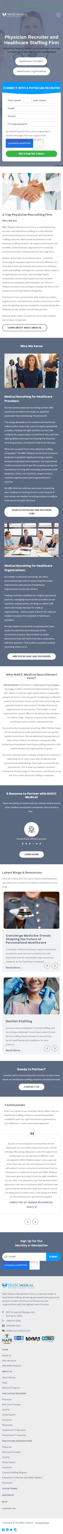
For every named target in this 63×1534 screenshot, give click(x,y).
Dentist (6, 1409)
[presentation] (47, 964)
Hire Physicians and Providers (31, 656)
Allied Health (8, 1414)
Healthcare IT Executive (14, 1435)
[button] (22, 843)
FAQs (4, 1382)
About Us (6, 1355)
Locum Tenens (9, 1488)
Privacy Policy (42, 1522)
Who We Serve (9, 1360)
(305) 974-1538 (23, 5)
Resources (7, 1424)
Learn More (31, 854)
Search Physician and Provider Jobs (32, 511)
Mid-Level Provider (11, 1404)
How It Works (9, 1377)
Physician (7, 1399)
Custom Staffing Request (14, 1472)
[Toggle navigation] (58, 15)
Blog (4, 1501)
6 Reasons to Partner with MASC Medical (22, 1477)
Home (5, 1349)
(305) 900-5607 (13, 1325)
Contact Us (31, 1087)
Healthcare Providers (31, 61)
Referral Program (11, 1387)
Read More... (14, 956)
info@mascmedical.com (18, 1330)
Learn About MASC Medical (25, 327)
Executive (7, 1419)
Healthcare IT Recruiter (14, 1430)
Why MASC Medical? (12, 1365)
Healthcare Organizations (31, 71)
